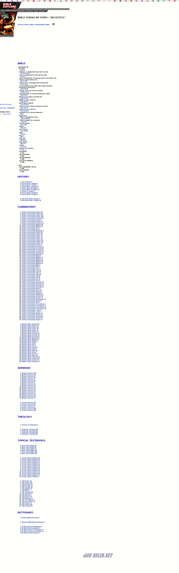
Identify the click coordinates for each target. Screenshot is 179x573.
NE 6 (22, 114)
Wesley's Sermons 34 (28, 388)
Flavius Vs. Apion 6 (28, 191)
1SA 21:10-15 (25, 104)
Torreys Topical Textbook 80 (31, 459)
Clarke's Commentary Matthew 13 (32, 263)
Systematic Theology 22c (30, 434)
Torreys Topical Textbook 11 (31, 475)
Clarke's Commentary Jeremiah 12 (33, 287)
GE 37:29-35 (24, 89)
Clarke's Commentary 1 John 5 (31, 310)
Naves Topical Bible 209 (29, 453)
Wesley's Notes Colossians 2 (31, 357)
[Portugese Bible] (131, 1)
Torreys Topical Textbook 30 (31, 469)
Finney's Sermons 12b (29, 410)
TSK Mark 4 (25, 490)
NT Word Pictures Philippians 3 (32, 526)
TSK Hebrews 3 (26, 495)
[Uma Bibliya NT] (169, 1)
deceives (26, 97)
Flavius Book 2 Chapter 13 (30, 186)
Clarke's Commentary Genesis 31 (32, 298)
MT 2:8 (23, 137)
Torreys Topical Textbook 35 (31, 465)
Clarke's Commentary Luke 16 (31, 271)
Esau (35, 79)
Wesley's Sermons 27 (28, 392)
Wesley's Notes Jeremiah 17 (31, 324)
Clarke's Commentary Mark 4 (31, 265)
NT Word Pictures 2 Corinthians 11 (33, 531)
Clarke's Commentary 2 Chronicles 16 (34, 308)
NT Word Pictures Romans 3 (31, 533)
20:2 (28, 73)
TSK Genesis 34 (27, 496)
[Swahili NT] (158, 1)
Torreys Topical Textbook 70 (31, 462)
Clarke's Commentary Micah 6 (31, 255)
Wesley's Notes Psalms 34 (30, 330)
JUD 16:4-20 (24, 101)
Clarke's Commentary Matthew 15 (32, 262)
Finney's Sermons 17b (29, 402)
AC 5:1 (23, 150)
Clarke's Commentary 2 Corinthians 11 (34, 307)
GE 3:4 (23, 70)
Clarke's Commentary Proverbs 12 (33, 251)
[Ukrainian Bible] (163, 1)
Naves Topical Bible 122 (29, 452)
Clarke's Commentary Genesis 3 (32, 319)
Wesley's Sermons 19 (28, 395)
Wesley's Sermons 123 (29, 373)
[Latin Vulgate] (12, 1)
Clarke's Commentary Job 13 (31, 280)
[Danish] (71, 1)
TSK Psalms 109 (27, 504)
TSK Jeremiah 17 (27, 493)
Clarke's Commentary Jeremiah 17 (33, 284)
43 (26, 92)
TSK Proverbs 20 (27, 487)
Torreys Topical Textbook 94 (31, 458)
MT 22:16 (23, 140)
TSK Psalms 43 (26, 503)
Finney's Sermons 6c (28, 407)
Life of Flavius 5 (27, 182)
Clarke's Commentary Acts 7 (31, 302)
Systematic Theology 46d (30, 432)
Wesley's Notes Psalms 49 (30, 329)
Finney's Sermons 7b (28, 405)
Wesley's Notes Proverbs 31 (30, 333)
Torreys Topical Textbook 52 (31, 464)
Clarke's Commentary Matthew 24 (32, 260)
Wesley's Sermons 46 (28, 385)
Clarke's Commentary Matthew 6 (32, 257)
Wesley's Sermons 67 (28, 384)
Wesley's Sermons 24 (28, 393)
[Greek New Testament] (6, 1)
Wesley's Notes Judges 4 (30, 341)
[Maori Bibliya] (120, 1)
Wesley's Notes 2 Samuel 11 (31, 358)
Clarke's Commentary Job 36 (31, 277)
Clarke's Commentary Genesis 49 (32, 318)
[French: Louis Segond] (39, 1)
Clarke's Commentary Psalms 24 (32, 315)
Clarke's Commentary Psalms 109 (32, 216)
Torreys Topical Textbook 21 (31, 472)
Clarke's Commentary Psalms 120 (32, 215)
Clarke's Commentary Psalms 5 (32, 220)
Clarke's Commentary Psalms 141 (32, 240)
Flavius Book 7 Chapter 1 (30, 185)
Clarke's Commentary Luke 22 (31, 269)
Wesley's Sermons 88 (28, 381)
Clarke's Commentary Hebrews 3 (32, 293)
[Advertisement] (8, 68)
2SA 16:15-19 (25, 111)
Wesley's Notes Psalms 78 (30, 325)
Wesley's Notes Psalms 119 (30, 360)
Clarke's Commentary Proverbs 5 (32, 246)
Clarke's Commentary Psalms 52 (32, 212)
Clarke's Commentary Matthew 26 (32, 224)
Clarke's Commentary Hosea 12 (32, 290)
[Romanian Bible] (136, 1)
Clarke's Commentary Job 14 (31, 279)
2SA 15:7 (24, 122)
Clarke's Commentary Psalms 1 (32, 245)
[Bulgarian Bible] (61, 1)
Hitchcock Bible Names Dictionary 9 (33, 522)
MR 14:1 (23, 143)
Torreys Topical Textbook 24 (31, 470)
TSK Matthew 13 (27, 489)
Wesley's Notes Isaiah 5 (29, 349)
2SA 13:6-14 (24, 107)
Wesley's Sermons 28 (28, 390)
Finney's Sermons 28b (29, 409)
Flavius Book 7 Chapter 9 (30, 183)
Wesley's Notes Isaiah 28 (29, 350)
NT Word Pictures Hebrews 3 (31, 528)
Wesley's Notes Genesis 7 (30, 353)
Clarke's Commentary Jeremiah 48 (33, 282)
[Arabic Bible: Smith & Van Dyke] (55, 1)
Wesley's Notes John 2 (29, 343)
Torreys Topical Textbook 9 (30, 476)
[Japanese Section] (104, 1)
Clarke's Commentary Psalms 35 (32, 313)
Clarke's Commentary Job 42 (31, 276)
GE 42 (22, 92)
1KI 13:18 (23, 125)
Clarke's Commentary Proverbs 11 (32, 252)
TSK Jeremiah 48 (27, 492)
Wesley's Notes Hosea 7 (29, 352)
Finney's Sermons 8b (28, 404)
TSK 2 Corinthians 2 (28, 500)
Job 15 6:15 (24, 131)
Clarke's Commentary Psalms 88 (32, 232)
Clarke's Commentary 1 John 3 (31, 312)
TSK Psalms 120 (27, 482)
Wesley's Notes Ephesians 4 (31, 361)
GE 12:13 (23, 73)
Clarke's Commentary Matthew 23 (32, 226)
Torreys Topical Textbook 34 (31, 467)
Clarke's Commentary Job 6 (30, 229)
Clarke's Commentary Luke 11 (31, 273)
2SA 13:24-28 (25, 118)
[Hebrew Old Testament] (1, 1)
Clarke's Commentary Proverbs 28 (33, 248)
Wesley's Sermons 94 (28, 376)
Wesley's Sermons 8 (28, 382)
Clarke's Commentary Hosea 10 (32, 291)
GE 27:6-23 (24, 81)
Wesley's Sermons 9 (28, 379)
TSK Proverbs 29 (27, 484)
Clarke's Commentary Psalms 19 (32, 238)
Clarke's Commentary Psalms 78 (32, 234)
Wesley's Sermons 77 (28, 398)
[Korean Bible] (109, 1)
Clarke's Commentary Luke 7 (31, 268)
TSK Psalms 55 (26, 481)
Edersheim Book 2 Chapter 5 (31, 199)
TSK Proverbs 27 (27, 486)
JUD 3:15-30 (24, 98)
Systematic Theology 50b (30, 429)
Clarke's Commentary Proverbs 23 (33, 249)
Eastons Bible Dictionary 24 (30, 517)
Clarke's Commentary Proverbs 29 (33, 218)
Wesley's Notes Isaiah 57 (29, 347)
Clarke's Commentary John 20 (31, 274)
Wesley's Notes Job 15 (29, 346)
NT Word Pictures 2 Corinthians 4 (32, 529)
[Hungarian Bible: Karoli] (82, 1)
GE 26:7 (23, 76)
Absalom (33, 109)
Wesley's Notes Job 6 (28, 344)
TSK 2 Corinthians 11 (28, 501)
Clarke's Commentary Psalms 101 (32, 241)
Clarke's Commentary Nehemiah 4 (32, 254)
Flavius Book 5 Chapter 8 (30, 194)
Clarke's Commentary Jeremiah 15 (33, 285)
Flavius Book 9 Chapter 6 (30, 193)
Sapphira (30, 148)
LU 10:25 (23, 146)
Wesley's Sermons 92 (28, 378)
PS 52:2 (23, 134)
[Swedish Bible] (153, 1)
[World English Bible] (17, 1)
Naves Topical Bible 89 (29, 445)
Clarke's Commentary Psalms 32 (32, 237)
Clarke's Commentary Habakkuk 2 (32, 294)
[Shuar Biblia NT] (147, 1)
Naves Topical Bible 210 (29, 450)
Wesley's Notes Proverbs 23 (30, 335)
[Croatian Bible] (66, 1)
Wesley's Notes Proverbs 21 (30, 336)
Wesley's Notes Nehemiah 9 (30, 338)
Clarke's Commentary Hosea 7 (31, 288)
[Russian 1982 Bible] (142, 1)
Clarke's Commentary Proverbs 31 (33, 223)
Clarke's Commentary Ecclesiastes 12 (34, 299)
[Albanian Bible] (50, 1)
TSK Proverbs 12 (27, 506)
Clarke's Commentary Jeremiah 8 (32, 316)
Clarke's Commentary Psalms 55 (32, 213)
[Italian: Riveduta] (93, 1)
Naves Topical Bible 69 (29, 447)
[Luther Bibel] (44, 1)
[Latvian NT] (115, 1)
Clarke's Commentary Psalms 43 (32, 221)
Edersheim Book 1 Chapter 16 (31, 200)
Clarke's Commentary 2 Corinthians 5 (34, 304)
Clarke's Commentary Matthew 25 (32, 259)
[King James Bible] (23, 1)
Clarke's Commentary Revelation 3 (33, 231)
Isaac (21, 75)
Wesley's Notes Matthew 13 (30, 339)
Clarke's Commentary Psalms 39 (32, 235)
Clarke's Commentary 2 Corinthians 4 (34, 305)
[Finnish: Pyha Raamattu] (88, 1)
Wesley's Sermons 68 (28, 374)
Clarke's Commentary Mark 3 (31, 266)
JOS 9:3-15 (24, 95)
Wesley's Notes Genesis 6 (30, 355)
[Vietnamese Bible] (174, 1)
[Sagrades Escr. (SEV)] (28, 1)
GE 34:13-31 (24, 84)
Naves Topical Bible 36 (29, 449)
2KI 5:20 (23, 128)
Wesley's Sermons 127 (29, 396)
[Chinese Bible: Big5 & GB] (33, 1)
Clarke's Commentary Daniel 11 (32, 301)
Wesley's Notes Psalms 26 (30, 332)
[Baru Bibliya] (98, 1)
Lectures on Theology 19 (30, 425)
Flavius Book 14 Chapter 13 (30, 189)
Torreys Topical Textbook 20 (31, 473)
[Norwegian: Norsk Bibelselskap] (126, 1)
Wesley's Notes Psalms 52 (30, 327)
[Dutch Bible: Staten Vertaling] (77, 1)
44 (28, 92)
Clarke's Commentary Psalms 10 (32, 243)
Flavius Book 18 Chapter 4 (30, 188)
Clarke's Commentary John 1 (31, 227)
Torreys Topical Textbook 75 (31, 461)
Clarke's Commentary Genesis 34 (32, 296)
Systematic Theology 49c (30, 431)
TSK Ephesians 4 (27, 498)
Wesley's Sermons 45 (28, 387)
